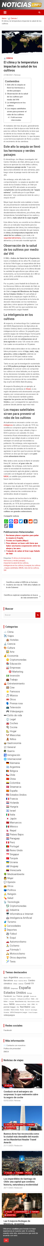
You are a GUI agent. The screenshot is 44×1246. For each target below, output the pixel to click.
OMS (28, 1004)
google (26, 996)
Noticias (17, 75)
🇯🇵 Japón (11, 818)
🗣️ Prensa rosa (14, 703)
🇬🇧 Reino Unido (14, 850)
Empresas (14, 988)
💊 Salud (8, 898)
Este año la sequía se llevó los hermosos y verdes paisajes (16, 88)
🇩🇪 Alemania (13, 762)
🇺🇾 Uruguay (12, 866)
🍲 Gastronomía (12, 743)
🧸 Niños (11, 739)
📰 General (10, 747)
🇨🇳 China (11, 778)
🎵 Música (12, 695)
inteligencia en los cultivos (14, 565)
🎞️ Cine (10, 687)
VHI (5, 570)
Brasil (28, 389)
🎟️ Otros (11, 699)
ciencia (20, 984)
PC (37, 1004)
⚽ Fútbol (11, 933)
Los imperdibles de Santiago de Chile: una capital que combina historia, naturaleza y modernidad (21, 1181)
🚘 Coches (12, 723)
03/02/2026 (8, 1101)
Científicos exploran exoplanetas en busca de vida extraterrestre (21, 596)
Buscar (37, 615)
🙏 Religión (10, 894)
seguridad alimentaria (12, 238)
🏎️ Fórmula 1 (13, 949)
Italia (32, 999)
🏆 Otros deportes (16, 957)
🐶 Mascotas (13, 735)
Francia (19, 996)
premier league (10, 1007)
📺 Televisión (13, 707)
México (6, 1004)
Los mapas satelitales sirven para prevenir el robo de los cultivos (17, 111)
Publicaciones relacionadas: (16, 118)
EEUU (7, 988)
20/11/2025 (8, 1188)
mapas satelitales (11, 568)
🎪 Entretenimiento (14, 683)
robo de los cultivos (31, 568)
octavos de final (21, 1004)
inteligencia (8, 425)
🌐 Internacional (12, 759)
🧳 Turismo (10, 921)
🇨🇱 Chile (10, 774)
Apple (6, 978)
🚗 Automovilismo (16, 941)
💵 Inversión (13, 675)
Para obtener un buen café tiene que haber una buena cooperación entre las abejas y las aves (23, 546)
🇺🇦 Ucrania (12, 862)
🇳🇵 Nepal (11, 830)
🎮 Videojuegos (14, 711)
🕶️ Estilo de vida (13, 715)
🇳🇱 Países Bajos (15, 834)
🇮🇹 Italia (10, 814)
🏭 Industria (12, 909)
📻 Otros (8, 886)
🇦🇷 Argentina (13, 766)
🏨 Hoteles (12, 639)
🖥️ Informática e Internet (19, 913)
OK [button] (6, 1240)
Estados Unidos (15, 992)
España (25, 988)
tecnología (34, 1010)
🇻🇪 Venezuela (13, 870)
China (15, 984)
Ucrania (6, 1012)
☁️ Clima (8, 631)
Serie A (27, 1010)
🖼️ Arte (10, 651)
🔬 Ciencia (8, 58)
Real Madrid (25, 1007)
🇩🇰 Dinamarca (13, 786)
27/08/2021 (8, 75)
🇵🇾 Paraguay (13, 838)
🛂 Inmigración (12, 755)
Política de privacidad (12, 1048)
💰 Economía (11, 655)
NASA (6, 476)
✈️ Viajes (9, 635)
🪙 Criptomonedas (16, 659)
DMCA (6, 1052)
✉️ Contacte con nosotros (14, 1045)
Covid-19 (29, 983)
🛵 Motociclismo (15, 953)
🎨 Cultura (9, 647)
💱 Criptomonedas (16, 905)
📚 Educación (13, 663)
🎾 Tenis (11, 961)
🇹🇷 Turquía (12, 858)
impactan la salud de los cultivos (16, 563)
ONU (33, 1004)
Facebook (8, 996)
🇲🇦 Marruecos (14, 822)
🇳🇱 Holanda (12, 802)
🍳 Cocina (11, 727)
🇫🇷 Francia (12, 798)
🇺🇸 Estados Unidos (16, 794)
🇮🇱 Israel (11, 810)
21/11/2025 (8, 1146)
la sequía (27, 565)
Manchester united (33, 1001)
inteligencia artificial (23, 999)
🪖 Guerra (9, 751)
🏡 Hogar (11, 731)
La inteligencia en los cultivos (16, 104)
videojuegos (9, 1015)
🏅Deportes (10, 929)
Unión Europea (32, 1012)
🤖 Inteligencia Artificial (19, 917)
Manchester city (20, 1001)
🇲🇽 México (12, 826)
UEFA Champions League (18, 1012)
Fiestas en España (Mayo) (17, 540)
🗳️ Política (10, 890)
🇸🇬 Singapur (12, 854)
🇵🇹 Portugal (12, 846)
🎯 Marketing (16, 671)
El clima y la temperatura (21, 558)
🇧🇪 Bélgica (12, 770)
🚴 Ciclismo (12, 945)
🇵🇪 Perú (10, 842)
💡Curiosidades (12, 925)
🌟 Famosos (13, 691)
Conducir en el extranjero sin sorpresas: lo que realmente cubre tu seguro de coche (21, 1094)
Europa (29, 993)
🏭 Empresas (13, 667)
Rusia (22, 1010)
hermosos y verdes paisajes (14, 561)
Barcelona (8, 980)
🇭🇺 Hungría (12, 806)
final (14, 996)
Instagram (13, 999)
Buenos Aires (23, 981)
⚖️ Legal (11, 719)
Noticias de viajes (13, 1060)
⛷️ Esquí (11, 937)
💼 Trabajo (12, 679)
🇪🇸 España (11, 790)
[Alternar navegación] (5, 12)
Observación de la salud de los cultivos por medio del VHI (17, 97)
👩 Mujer (8, 878)
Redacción (18, 1146)
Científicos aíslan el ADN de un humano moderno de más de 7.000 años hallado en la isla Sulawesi (23, 584)
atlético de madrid (25, 978)
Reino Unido (15, 1010)
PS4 (18, 1007)
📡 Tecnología (11, 901)
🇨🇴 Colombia (13, 782)
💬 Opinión (9, 882)
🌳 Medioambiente (14, 874)
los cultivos (36, 565)
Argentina (13, 977)
